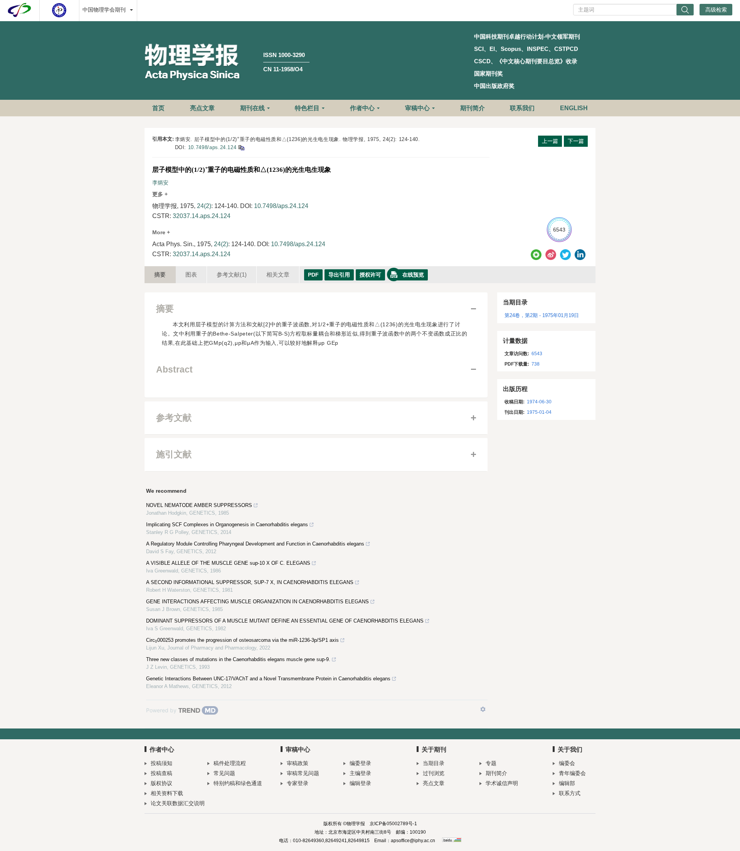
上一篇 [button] (550, 141)
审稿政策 (297, 763)
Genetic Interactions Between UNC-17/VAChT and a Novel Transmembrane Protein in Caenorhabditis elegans (268, 678)
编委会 (567, 763)
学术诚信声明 (502, 783)
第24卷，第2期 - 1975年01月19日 (542, 315)
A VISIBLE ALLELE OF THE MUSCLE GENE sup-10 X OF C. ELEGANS (228, 563)
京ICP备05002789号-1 (393, 823)
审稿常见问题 (303, 773)
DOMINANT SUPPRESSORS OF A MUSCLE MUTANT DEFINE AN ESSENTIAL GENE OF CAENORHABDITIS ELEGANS (285, 621)
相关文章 (277, 274)
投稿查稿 (161, 773)
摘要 (160, 274)
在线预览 (413, 275)
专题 (491, 763)
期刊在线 (252, 108)
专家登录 (297, 783)
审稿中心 (417, 108)
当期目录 (433, 763)
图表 (191, 274)
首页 (158, 108)
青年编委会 (572, 773)
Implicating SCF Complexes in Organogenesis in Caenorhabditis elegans (227, 524)
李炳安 (160, 183)
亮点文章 (202, 108)
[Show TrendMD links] (483, 709)
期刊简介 (472, 108)
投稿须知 (161, 763)
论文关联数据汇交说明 (178, 803)
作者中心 (362, 108)
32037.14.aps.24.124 (201, 216)
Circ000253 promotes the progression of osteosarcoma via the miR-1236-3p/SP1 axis (242, 640)
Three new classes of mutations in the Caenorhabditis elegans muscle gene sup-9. (238, 659)
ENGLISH (574, 108)
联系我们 (522, 108)
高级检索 (716, 10)
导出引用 (339, 275)
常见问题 (224, 773)
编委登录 (360, 763)
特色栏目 (307, 108)
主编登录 (360, 773)
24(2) (204, 206)
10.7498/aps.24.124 (212, 147)
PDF (313, 275)
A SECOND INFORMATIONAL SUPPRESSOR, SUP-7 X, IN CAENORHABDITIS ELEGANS (249, 582)
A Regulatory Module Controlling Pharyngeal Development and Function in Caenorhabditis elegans (255, 544)
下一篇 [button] (576, 141)
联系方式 (569, 793)
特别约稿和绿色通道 (238, 783)
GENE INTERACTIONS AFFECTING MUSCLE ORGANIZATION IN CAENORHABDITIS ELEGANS (257, 601)
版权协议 (161, 783)
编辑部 (567, 783)
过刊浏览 (433, 773)
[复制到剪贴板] (241, 147)
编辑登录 (360, 783)
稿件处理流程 (230, 763)
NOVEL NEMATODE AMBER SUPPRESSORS (199, 505)
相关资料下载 (167, 793)
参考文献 (232, 274)
